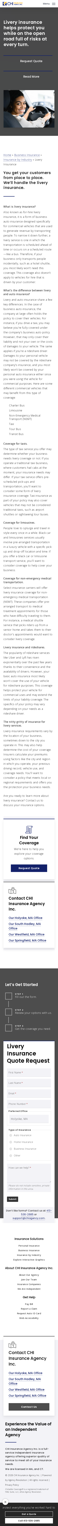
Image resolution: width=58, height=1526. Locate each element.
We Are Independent (29, 1288)
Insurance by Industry (17, 159)
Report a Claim (29, 1308)
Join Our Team (29, 1279)
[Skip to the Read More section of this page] (27, 76)
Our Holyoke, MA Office (25, 918)
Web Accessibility (29, 1317)
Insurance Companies (29, 1284)
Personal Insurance (29, 1245)
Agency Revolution (17, 1480)
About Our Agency (29, 1274)
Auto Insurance (22, 1135)
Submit (13, 1199)
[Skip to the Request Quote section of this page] (27, 61)
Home (7, 155)
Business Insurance (27, 155)
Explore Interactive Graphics (29, 1259)
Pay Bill (29, 1303)
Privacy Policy (12, 1484)
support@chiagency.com (29, 1218)
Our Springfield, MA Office (27, 940)
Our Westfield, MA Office (26, 934)
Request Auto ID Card (29, 1313)
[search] (38, 4)
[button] (49, 3)
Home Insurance (23, 1142)
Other (17, 1155)
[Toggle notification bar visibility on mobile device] (5, 1502)
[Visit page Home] (12, 4)
